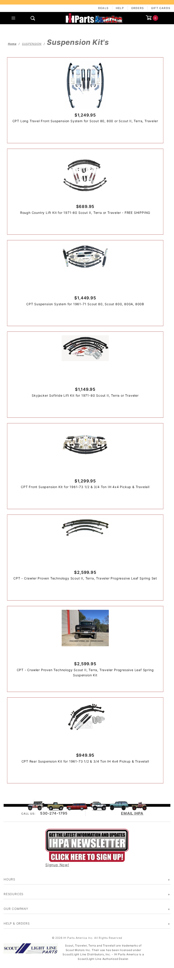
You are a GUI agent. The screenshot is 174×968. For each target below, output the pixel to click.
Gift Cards (160, 8)
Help (120, 8)
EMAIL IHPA (132, 813)
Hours (9, 879)
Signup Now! (57, 865)
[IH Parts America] (94, 17)
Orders (137, 8)
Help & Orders (16, 923)
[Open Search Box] (33, 18)
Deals (103, 8)
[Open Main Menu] (13, 18)
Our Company (16, 909)
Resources (13, 894)
